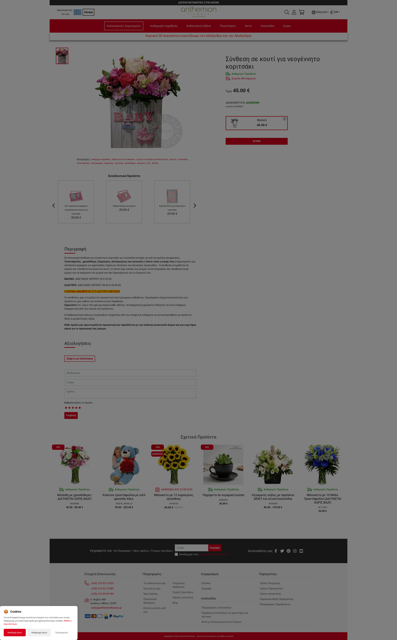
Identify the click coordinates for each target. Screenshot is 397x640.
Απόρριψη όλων (39, 632)
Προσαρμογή (61, 632)
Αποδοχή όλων (14, 632)
